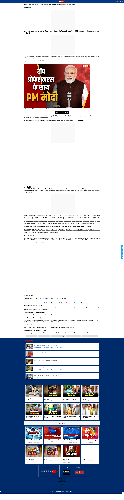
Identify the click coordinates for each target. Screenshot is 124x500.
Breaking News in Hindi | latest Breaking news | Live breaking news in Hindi (48, 347)
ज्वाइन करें (39, 302)
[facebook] (42, 471)
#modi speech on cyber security (73, 336)
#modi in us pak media (31, 336)
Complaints (61, 480)
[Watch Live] (79, 473)
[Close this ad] (123, 493)
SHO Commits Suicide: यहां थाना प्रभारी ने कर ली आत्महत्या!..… (46, 360)
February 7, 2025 (41, 242)
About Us (62, 486)
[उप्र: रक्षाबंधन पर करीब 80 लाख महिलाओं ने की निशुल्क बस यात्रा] (90, 451)
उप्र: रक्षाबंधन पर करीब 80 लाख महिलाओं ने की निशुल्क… (89, 459)
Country (29, 4)
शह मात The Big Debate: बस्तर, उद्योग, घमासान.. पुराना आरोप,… (32, 459)
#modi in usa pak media (44, 336)
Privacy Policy (62, 478)
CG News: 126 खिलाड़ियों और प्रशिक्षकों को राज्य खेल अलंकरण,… (46, 375)
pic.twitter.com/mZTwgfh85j (80, 239)
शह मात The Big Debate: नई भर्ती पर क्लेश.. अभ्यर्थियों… (51, 459)
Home (25, 4)
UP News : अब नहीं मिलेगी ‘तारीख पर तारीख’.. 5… (43, 353)
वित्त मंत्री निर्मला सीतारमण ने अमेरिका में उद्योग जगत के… (34, 440)
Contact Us (62, 483)
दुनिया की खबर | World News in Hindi (34, 442)
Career (62, 484)
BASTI (35, 362)
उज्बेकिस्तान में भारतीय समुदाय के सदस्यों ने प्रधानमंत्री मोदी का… (70, 440)
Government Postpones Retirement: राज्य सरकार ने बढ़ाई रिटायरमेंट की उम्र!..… (49, 367)
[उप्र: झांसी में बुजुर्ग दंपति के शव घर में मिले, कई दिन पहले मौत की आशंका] (52, 433)
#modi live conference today (58, 336)
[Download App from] (66, 472)
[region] (63, 19)
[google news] (48, 471)
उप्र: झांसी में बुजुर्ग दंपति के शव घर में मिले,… (52, 439)
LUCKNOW (90, 460)
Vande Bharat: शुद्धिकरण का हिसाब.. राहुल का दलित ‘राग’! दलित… (89, 440)
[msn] (57, 471)
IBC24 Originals (37, 354)
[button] (1, 2)
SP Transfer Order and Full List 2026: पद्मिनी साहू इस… (70, 459)
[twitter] (44, 471)
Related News (29, 382)
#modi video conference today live (90, 336)
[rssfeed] (51, 471)
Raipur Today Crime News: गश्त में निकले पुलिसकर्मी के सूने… (46, 345)
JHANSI (52, 441)
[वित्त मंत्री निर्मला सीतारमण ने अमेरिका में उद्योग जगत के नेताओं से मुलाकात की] (34, 433)
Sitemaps (54, 471)
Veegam (71, 491)
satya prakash (29, 61)
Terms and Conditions (62, 481)
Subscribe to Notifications (122, 251)
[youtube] (46, 471)
